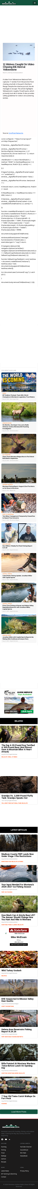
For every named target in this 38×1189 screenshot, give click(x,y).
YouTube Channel (25, 1147)
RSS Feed (23, 1153)
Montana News (13, 1073)
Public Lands (12, 924)
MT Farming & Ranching (9, 1174)
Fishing (4, 1103)
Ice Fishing (8, 892)
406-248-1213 (19, 942)
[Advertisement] (19, 25)
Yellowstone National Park (11, 803)
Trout (3, 1153)
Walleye (3, 1156)
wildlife (4, 757)
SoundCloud (24, 1150)
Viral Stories (12, 757)
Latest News (5, 1171)
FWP (2, 892)
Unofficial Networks (16, 133)
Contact (3, 1177)
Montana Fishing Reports (14, 1036)
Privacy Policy (24, 1171)
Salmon (3, 1159)
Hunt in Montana (7, 1006)
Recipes (4, 975)
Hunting (4, 924)
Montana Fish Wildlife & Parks (12, 861)
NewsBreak (23, 1156)
